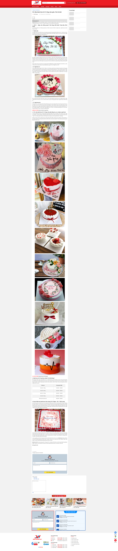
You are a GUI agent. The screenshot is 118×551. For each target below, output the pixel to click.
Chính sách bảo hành (74, 539)
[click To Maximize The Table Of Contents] (33, 18)
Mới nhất (35, 477)
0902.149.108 (60, 544)
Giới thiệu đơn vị (74, 538)
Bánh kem (38, 10)
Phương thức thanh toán (75, 544)
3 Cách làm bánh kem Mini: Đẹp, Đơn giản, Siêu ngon (52, 507)
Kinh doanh (47, 6)
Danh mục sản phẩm (35, 6)
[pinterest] (40, 547)
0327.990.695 (60, 539)
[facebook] (39, 547)
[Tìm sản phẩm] (65, 3)
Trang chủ (34, 10)
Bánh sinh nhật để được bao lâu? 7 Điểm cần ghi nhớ (65, 507)
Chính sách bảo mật (74, 541)
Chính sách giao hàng (75, 542)
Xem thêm (35, 544)
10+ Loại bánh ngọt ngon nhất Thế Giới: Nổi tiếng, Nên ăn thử (37, 507)
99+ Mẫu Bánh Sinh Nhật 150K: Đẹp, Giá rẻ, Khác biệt (80, 507)
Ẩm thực (52, 6)
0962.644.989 (60, 546)
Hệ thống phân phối (72, 2)
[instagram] (41, 547)
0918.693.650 (60, 547)
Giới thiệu (42, 6)
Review (56, 6)
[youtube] (42, 547)
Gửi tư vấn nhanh (49, 472)
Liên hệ (60, 6)
